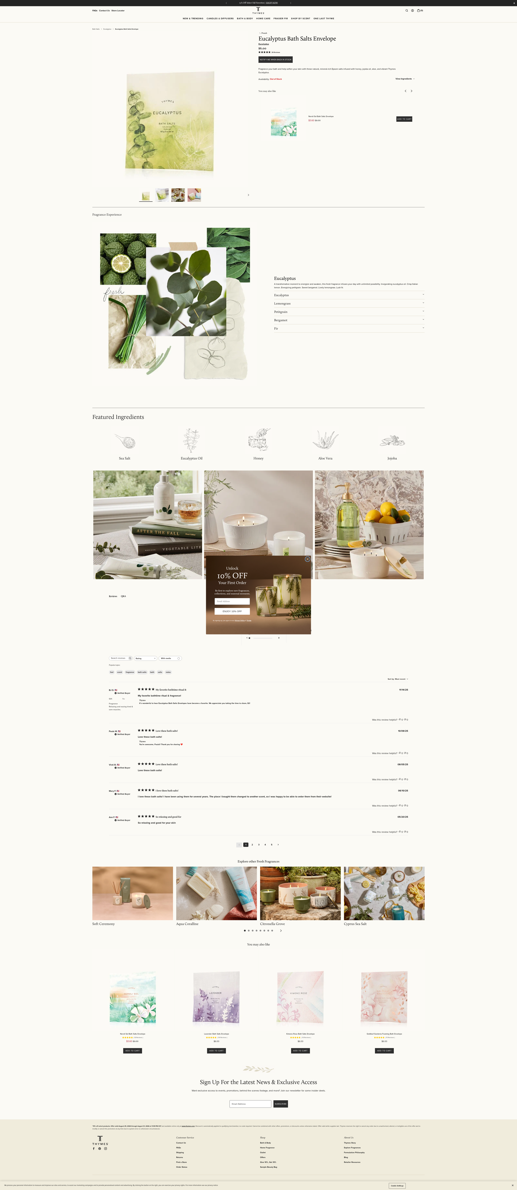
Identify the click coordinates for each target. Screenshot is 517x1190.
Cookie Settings (397, 1185)
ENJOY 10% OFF (232, 611)
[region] (258, 1185)
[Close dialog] (307, 559)
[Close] (513, 1185)
